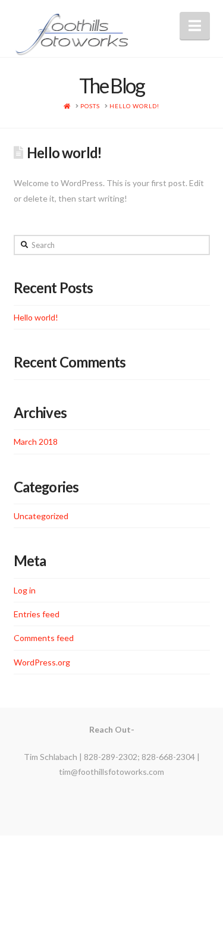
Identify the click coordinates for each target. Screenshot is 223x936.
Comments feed (44, 638)
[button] (195, 25)
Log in (25, 590)
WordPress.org (42, 662)
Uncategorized (41, 516)
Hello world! (36, 317)
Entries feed (36, 614)
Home (64, 881)
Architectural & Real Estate (97, 889)
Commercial (145, 881)
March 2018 (36, 441)
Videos (178, 889)
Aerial (97, 881)
